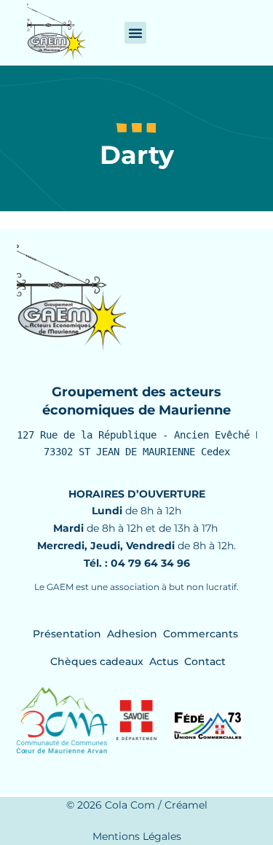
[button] (135, 33)
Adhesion (132, 633)
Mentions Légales (136, 836)
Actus (163, 661)
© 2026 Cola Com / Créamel (136, 804)
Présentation (67, 633)
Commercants (200, 633)
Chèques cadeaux (96, 661)
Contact (205, 661)
